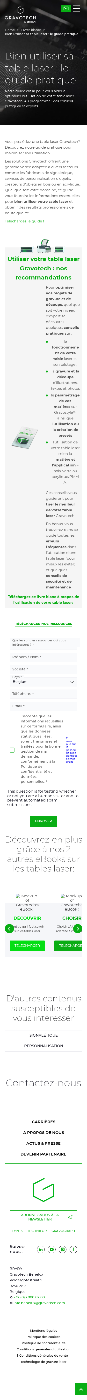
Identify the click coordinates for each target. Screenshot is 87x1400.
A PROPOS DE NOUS (43, 1133)
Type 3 (17, 1231)
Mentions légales (43, 1330)
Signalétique (43, 1035)
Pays (16, 677)
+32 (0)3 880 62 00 (29, 1297)
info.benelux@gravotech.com (39, 1303)
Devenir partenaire (43, 1154)
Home (10, 30)
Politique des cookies (43, 1337)
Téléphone (21, 694)
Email (17, 706)
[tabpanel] (43, 1035)
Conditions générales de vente (43, 1355)
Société (19, 669)
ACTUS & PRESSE (43, 1143)
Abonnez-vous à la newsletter (40, 1217)
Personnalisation (43, 1046)
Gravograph (63, 1231)
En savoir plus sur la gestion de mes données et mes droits (71, 750)
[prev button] (9, 928)
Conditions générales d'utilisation (44, 1349)
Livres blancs (31, 30)
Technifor (37, 1231)
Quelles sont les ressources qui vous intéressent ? (39, 642)
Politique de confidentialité (43, 1343)
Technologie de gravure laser (43, 1362)
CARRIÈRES (43, 1122)
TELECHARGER (27, 945)
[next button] (77, 928)
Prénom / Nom (25, 657)
